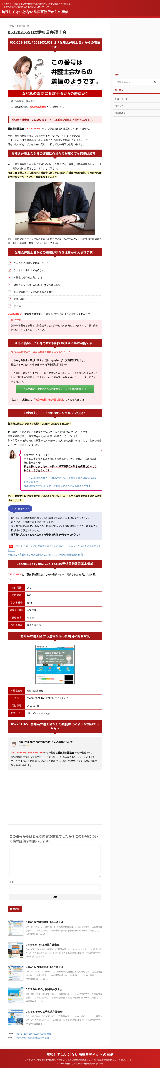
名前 (11, 881)
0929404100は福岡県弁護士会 (44, 989)
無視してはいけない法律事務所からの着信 (35, 12)
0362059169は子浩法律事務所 (32, 1037)
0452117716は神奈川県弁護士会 (44, 922)
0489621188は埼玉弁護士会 (42, 944)
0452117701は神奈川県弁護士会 (44, 966)
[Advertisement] (55, 796)
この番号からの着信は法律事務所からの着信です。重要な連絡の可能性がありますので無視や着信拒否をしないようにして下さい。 (80, 1059)
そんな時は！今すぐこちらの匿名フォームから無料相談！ (53, 388)
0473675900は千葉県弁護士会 (44, 1011)
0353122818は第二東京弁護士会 (33, 1033)
